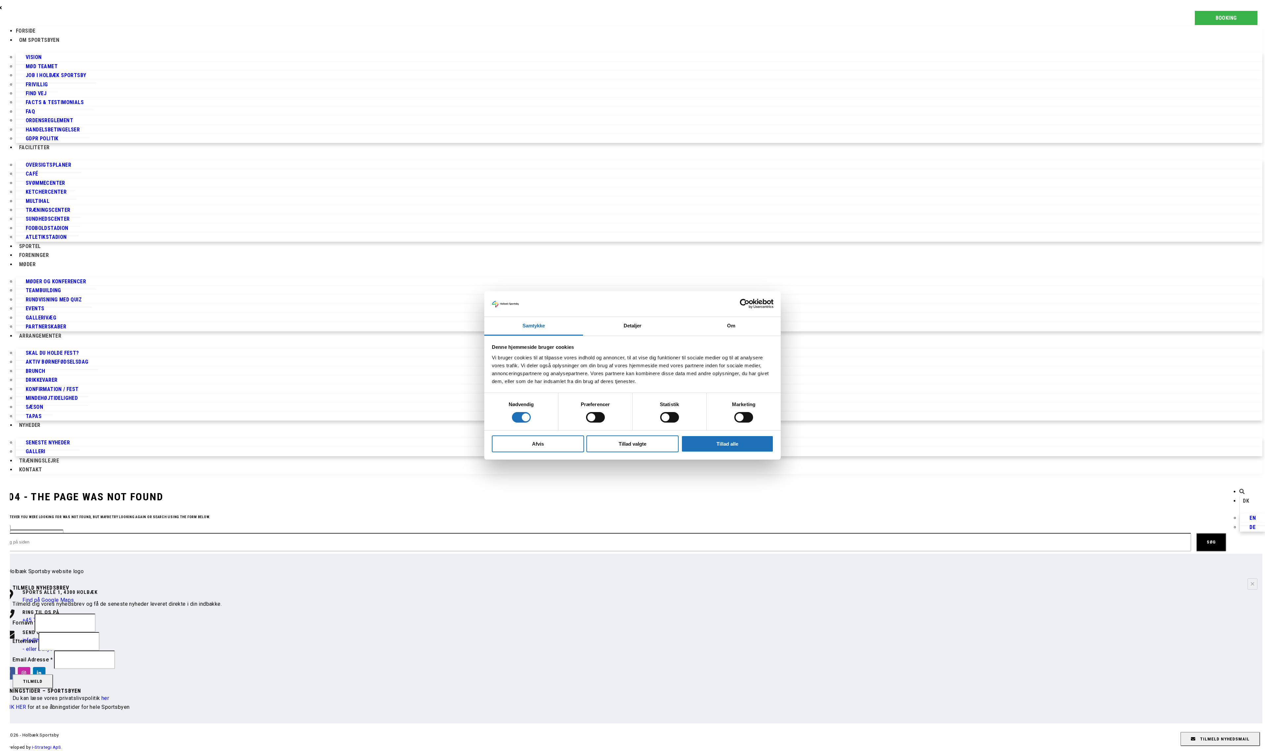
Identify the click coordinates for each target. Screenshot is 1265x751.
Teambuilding (43, 290)
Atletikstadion (46, 237)
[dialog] (632, 537)
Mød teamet (42, 66)
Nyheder (30, 425)
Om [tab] (731, 325)
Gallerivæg (41, 318)
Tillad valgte (632, 444)
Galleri (35, 451)
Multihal (37, 201)
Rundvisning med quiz (54, 299)
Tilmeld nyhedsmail (1224, 739)
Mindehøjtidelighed (52, 398)
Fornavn (24, 623)
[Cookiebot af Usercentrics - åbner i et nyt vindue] (744, 304)
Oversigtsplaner (48, 165)
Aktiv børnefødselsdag (57, 362)
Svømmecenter (45, 183)
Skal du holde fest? (52, 353)
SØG (1211, 542)
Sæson (34, 407)
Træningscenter (48, 210)
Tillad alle (727, 444)
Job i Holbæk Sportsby (56, 75)
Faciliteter (34, 147)
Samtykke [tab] (533, 325)
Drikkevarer (41, 380)
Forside (26, 31)
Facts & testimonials (55, 102)
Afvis (538, 444)
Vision (34, 57)
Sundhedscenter (48, 219)
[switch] (595, 417)
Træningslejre (39, 461)
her (105, 698)
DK (1246, 501)
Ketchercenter (46, 192)
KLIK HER (14, 707)
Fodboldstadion (47, 228)
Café (32, 174)
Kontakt (30, 469)
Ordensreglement (49, 120)
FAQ (30, 111)
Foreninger (34, 255)
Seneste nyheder (48, 442)
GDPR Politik (42, 138)
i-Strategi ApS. (47, 747)
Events (35, 308)
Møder (27, 264)
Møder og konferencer (56, 281)
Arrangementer (40, 336)
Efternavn (26, 641)
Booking (1226, 18)
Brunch (35, 371)
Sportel (30, 246)
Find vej (36, 93)
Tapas (34, 416)
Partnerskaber (46, 326)
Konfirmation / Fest (52, 389)
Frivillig (37, 84)
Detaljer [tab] (633, 325)
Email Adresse (33, 659)
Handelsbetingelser (53, 129)
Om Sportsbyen (39, 40)
